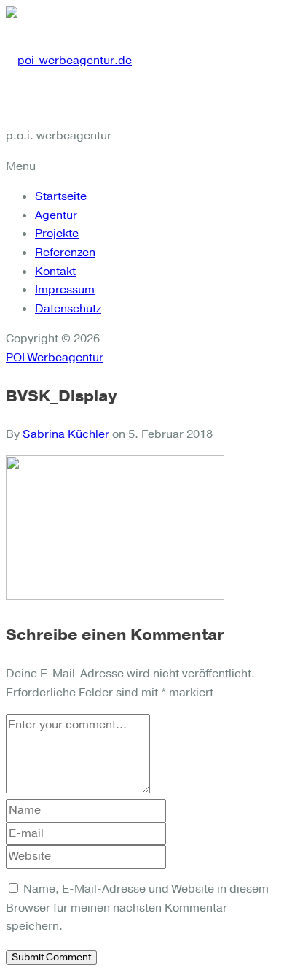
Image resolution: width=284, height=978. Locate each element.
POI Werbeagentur (54, 358)
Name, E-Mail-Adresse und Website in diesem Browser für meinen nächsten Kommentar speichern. (137, 907)
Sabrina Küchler (66, 434)
